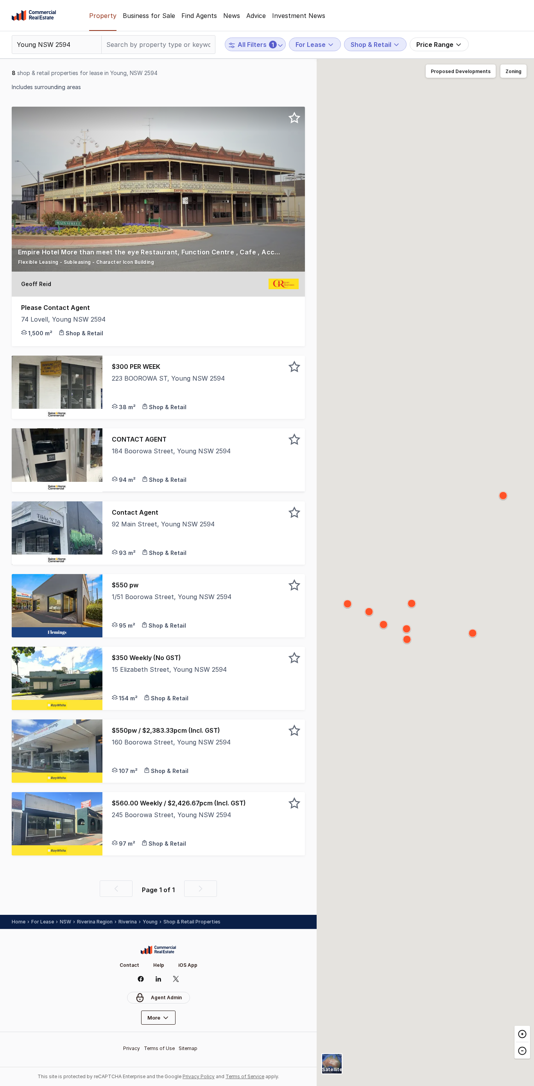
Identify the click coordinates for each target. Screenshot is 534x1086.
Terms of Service (245, 1076)
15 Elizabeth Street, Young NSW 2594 (169, 669)
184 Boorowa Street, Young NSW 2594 (171, 451)
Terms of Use (159, 1048)
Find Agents (199, 16)
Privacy (131, 1048)
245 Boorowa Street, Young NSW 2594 (171, 815)
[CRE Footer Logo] (158, 950)
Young (150, 922)
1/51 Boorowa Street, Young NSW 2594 (171, 597)
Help (158, 965)
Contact (129, 965)
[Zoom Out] (522, 1050)
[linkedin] (158, 978)
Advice (256, 16)
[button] (158, 259)
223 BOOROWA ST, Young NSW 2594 (168, 378)
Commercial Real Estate (34, 15)
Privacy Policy (199, 1076)
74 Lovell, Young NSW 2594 (63, 319)
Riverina (127, 922)
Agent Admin (166, 997)
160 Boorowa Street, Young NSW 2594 (171, 742)
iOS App (187, 965)
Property (102, 16)
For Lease (42, 922)
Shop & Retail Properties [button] (191, 922)
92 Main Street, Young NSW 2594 (163, 524)
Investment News (298, 16)
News (231, 16)
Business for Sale (149, 16)
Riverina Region (95, 922)
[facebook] (141, 978)
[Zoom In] (522, 1034)
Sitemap (188, 1048)
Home (18, 922)
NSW (65, 922)
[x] (176, 978)
